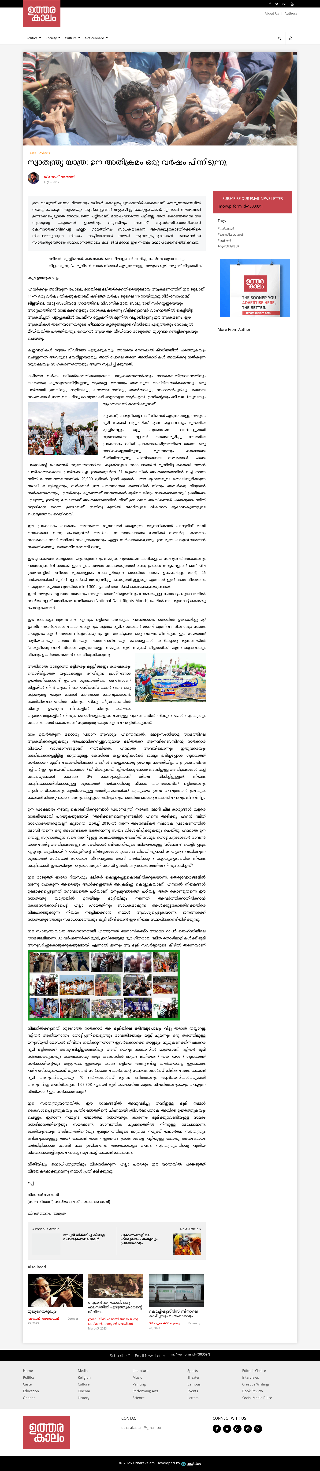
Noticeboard (94, 38)
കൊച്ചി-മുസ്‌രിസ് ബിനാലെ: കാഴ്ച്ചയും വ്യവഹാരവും (173, 1314)
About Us (272, 13)
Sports (192, 1370)
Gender (29, 1397)
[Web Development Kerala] (191, 1463)
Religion (84, 1377)
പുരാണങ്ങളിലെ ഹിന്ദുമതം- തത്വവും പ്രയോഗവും (139, 1239)
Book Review (252, 1391)
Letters (192, 1397)
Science (139, 1397)
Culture (71, 38)
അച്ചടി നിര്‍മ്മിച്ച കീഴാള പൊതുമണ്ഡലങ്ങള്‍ (84, 1237)
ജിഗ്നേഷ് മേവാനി (59, 177)
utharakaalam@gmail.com (142, 1427)
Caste (32, 153)
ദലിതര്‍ (225, 240)
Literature (140, 1370)
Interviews (250, 1377)
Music (137, 1377)
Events (192, 1391)
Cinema (84, 1391)
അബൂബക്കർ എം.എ (164, 1324)
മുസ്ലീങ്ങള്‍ (229, 246)
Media (83, 1370)
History (83, 1397)
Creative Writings (256, 1384)
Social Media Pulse (257, 1397)
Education (31, 1391)
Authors (291, 13)
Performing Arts (145, 1391)
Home (28, 1370)
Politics (31, 38)
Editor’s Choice (254, 1370)
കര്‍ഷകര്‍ (227, 228)
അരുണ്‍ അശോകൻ (44, 1319)
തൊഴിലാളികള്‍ (231, 234)
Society (51, 38)
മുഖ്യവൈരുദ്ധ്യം (42, 1311)
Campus (194, 1384)
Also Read (37, 1267)
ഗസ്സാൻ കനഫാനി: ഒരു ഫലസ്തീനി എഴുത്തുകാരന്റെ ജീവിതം (115, 1307)
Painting (139, 1384)
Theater (193, 1377)
